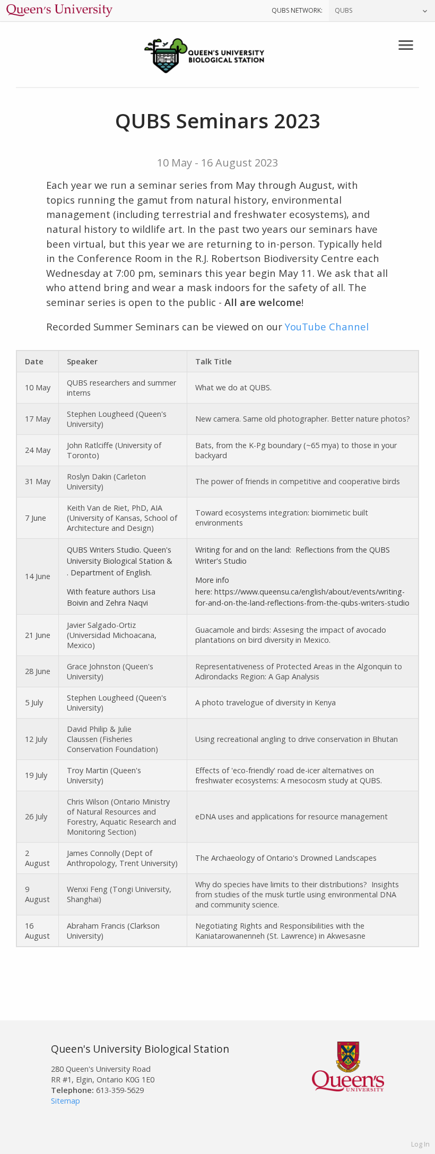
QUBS (343, 10)
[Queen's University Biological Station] (217, 57)
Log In (420, 1144)
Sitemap (65, 1101)
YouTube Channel (327, 326)
